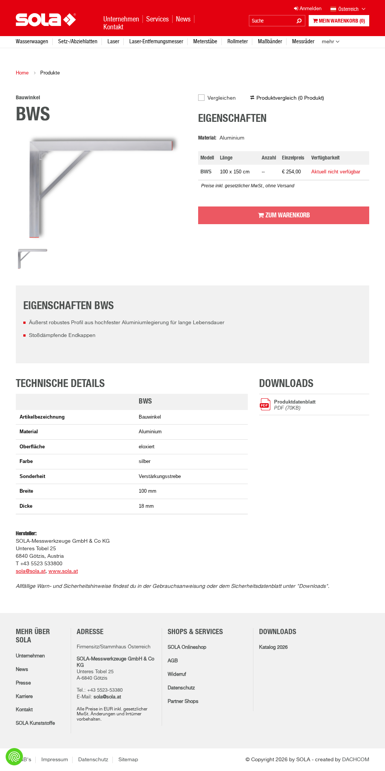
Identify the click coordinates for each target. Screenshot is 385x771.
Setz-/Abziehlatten (77, 41)
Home (22, 73)
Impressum (54, 759)
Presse (23, 683)
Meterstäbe (205, 41)
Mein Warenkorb (341, 21)
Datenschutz (181, 688)
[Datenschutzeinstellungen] (14, 756)
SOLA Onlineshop (187, 647)
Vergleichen (222, 98)
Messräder (303, 41)
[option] (101, 189)
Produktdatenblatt (294, 404)
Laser (113, 41)
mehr (328, 41)
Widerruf (177, 674)
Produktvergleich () (290, 98)
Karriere (24, 696)
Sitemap (128, 759)
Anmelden (309, 8)
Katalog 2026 (273, 647)
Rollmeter (237, 41)
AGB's (23, 759)
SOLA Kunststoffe (35, 723)
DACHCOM (355, 759)
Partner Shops (183, 701)
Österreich (348, 9)
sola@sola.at (107, 697)
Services (157, 19)
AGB (173, 661)
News (22, 669)
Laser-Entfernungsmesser (156, 41)
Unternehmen (30, 656)
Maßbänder (270, 41)
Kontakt (24, 709)
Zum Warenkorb (287, 215)
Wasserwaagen (32, 41)
